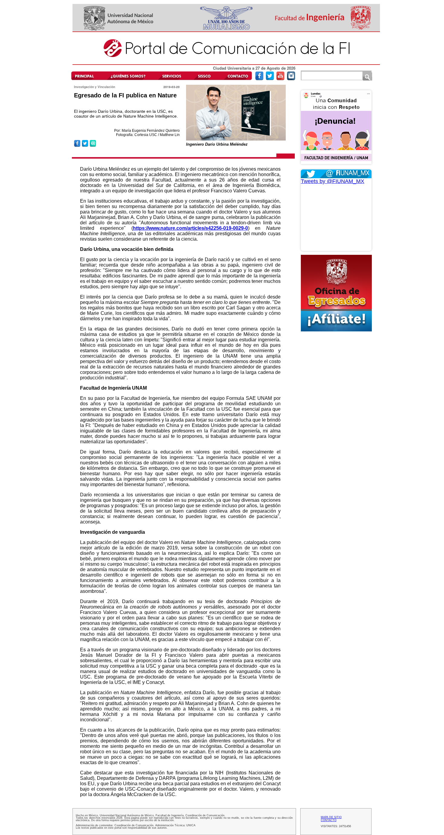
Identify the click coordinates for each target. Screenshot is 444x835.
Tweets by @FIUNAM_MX (332, 181)
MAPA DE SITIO (331, 817)
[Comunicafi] (226, 64)
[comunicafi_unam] (291, 78)
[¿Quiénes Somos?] (128, 76)
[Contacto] (236, 76)
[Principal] (87, 76)
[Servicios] (170, 76)
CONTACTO (328, 820)
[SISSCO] (204, 76)
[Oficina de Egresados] (336, 293)
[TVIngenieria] (280, 78)
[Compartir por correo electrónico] (93, 145)
